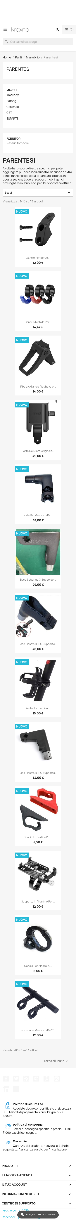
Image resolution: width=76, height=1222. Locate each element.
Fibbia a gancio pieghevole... (38, 386)
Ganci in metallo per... (38, 322)
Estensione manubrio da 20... (38, 1030)
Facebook (6, 1079)
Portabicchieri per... (38, 708)
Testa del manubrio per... (38, 515)
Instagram (57, 1079)
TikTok (16, 1089)
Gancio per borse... (38, 257)
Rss (26, 1079)
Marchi (11, 90)
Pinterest (46, 1079)
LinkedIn (6, 1089)
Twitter (16, 1079)
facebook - (10, 1217)
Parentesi (18, 69)
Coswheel (12, 107)
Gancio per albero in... (38, 966)
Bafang (11, 101)
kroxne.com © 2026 (16, 1210)
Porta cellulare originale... (38, 451)
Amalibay (12, 95)
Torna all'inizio (56, 1061)
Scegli (38, 192)
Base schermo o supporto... (38, 579)
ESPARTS (12, 119)
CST (9, 113)
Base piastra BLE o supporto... (38, 644)
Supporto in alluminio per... (38, 901)
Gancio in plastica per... (38, 837)
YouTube (36, 1079)
